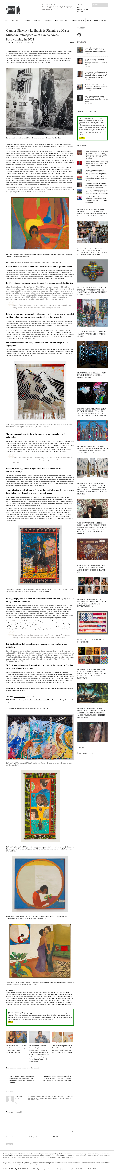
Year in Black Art (77, 21)
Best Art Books (61, 21)
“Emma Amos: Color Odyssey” (15, 181)
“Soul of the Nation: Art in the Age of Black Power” (21, 998)
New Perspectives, (48, 1004)
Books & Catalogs (11, 21)
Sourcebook (10, 1002)
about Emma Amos (19, 697)
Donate (79, 7)
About (79, 5)
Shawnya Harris (35, 1068)
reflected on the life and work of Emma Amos (42, 700)
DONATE (10, 1022)
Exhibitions (26, 21)
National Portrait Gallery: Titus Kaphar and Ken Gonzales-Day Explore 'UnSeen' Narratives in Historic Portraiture (96, 185)
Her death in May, (23, 173)
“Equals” (10, 508)
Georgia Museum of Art (23, 1068)
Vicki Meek (18, 1096)
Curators (37, 21)
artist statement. (55, 153)
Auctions (48, 21)
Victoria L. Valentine (15, 42)
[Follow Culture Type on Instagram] (79, 36)
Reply (16, 1102)
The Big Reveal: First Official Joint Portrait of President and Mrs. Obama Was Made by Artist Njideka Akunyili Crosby (97, 171)
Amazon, (8, 1155)
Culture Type (14, 1169)
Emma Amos (13, 1068)
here (47, 708)
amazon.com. (91, 1154)
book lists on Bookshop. (45, 1164)
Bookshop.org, (26, 1162)
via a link (64, 1155)
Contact (80, 12)
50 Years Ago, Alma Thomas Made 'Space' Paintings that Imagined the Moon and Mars (96, 178)
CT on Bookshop (82, 9)
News (89, 21)
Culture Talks (100, 21)
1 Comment (71, 42)
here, (37, 708)
